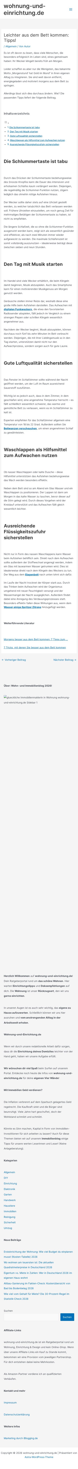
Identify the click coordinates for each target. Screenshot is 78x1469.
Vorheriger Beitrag (14, 659)
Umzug (8, 1228)
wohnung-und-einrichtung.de (25, 9)
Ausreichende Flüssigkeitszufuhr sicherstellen (34, 144)
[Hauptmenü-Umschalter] (71, 9)
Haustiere (9, 1205)
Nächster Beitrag (65, 659)
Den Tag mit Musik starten (24, 131)
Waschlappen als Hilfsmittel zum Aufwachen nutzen (37, 140)
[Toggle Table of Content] (6, 123)
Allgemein (11, 46)
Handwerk (10, 1200)
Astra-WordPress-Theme (39, 1457)
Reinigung (9, 1217)
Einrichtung (10, 1183)
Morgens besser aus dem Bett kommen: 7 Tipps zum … (36, 639)
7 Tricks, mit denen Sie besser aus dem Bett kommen (35, 647)
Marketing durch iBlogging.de (21, 1438)
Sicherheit (10, 1222)
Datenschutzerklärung (17, 1414)
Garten (8, 1194)
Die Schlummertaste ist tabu (24, 127)
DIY (6, 1177)
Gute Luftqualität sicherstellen (26, 136)
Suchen (8, 1310)
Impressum (10, 1402)
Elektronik (9, 1189)
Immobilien (10, 1211)
